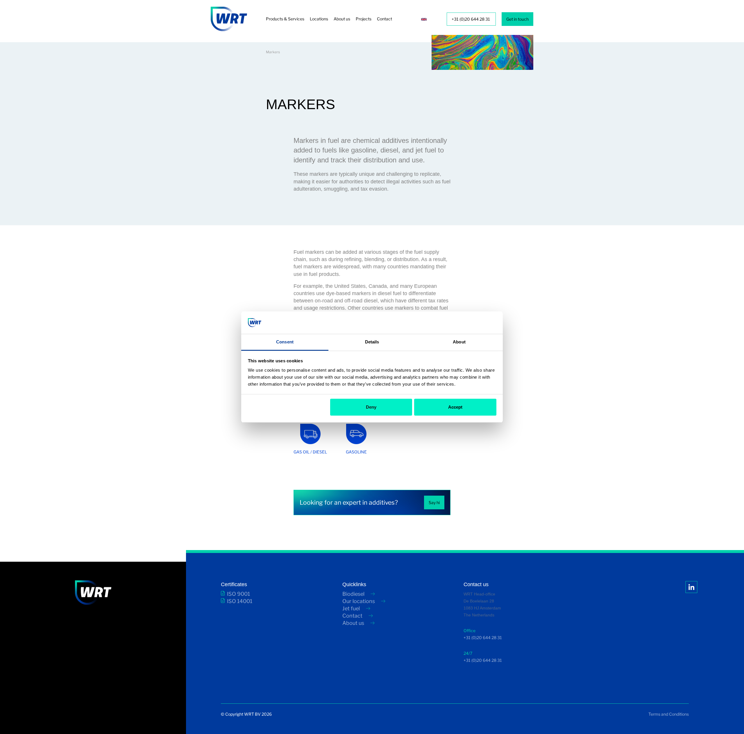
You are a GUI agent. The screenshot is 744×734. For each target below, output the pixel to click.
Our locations (358, 601)
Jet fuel (351, 608)
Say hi (434, 502)
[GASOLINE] (365, 442)
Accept (455, 407)
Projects (363, 18)
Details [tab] (372, 341)
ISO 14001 (239, 601)
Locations (319, 18)
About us (342, 18)
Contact (384, 18)
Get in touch (517, 19)
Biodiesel (353, 594)
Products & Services (285, 18)
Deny (371, 407)
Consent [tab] (285, 341)
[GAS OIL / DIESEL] (320, 442)
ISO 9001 (238, 594)
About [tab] (459, 341)
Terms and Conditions (668, 714)
